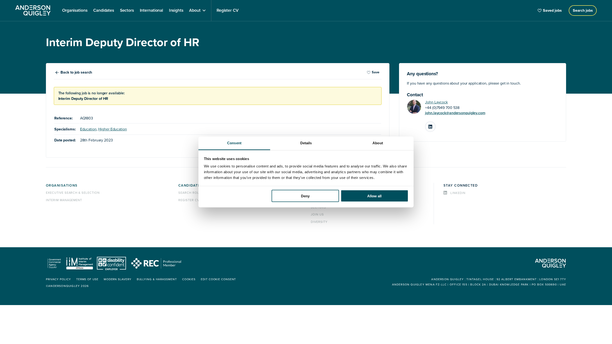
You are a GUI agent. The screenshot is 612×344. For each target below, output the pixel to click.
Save (375, 72)
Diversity (319, 222)
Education (88, 129)
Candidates (190, 185)
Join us (317, 214)
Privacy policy (58, 279)
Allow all (374, 196)
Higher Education (112, 129)
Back (76, 72)
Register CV (188, 200)
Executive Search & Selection (73, 193)
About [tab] (377, 143)
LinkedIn (435, 124)
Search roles (190, 193)
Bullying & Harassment (157, 279)
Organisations (62, 185)
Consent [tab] (234, 143)
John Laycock (436, 102)
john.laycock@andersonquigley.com (455, 113)
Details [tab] (306, 143)
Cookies (189, 279)
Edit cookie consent (218, 279)
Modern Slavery (117, 279)
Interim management (64, 200)
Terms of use (87, 279)
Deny (305, 196)
